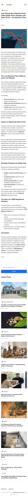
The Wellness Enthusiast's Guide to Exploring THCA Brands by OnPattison (12, 425)
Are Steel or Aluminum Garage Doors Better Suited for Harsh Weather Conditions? (13, 305)
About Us (11, 489)
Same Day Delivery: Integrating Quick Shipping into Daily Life (11, 395)
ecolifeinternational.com (18, 492)
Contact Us (4, 489)
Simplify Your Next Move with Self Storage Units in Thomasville (13, 365)
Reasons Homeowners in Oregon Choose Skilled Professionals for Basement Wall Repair (12, 455)
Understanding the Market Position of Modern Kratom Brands (11, 335)
